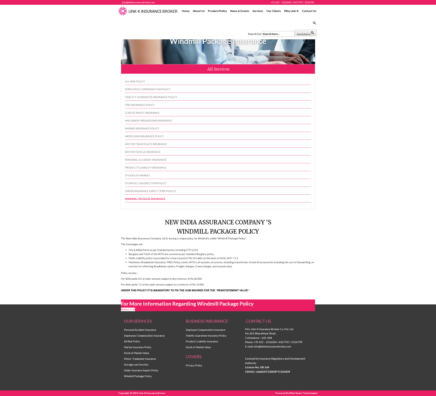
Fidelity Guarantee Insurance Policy (151, 97)
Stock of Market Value (136, 352)
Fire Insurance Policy (140, 104)
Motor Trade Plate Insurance (146, 144)
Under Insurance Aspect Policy (141, 370)
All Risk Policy (135, 81)
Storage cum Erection (136, 364)
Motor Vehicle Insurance (142, 151)
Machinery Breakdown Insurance (148, 120)
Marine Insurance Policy (142, 128)
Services (257, 10)
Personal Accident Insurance (146, 159)
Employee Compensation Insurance (205, 329)
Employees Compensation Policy (147, 89)
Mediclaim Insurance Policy (144, 136)
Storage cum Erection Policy (145, 183)
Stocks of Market (137, 175)
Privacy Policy (194, 365)
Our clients (273, 10)
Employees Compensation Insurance (144, 335)
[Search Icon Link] (282, 23)
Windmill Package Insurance (145, 198)
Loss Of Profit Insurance (142, 112)
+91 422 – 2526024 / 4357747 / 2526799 (278, 342)
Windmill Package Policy (138, 376)
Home (186, 10)
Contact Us (309, 10)
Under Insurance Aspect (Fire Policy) (150, 191)
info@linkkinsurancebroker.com (272, 346)
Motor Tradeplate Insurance (140, 358)
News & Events (239, 10)
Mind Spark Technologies (303, 393)
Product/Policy (217, 10)
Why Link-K (291, 10)
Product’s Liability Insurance (146, 167)
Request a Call (128, 309)
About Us (199, 10)
